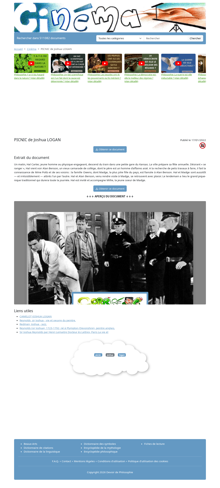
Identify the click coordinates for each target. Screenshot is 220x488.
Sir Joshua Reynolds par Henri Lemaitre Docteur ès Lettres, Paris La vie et (64, 332)
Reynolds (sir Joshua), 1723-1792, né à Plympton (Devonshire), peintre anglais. (67, 328)
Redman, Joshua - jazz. (33, 324)
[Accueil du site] (110, 16)
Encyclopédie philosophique (101, 451)
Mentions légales (84, 461)
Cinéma (31, 49)
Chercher (195, 38)
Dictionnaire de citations (38, 447)
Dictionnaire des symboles (100, 443)
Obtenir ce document (111, 149)
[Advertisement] (110, 109)
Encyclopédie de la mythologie (102, 447)
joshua (110, 355)
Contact (66, 461)
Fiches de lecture (154, 443)
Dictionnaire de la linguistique (42, 451)
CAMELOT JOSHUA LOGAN (36, 316)
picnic (98, 355)
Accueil (18, 49)
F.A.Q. (55, 461)
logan (122, 355)
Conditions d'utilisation (111, 461)
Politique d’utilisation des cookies (148, 461)
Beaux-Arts (30, 443)
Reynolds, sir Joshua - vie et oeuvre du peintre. (48, 320)
